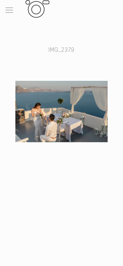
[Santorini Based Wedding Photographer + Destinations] (36, 8)
